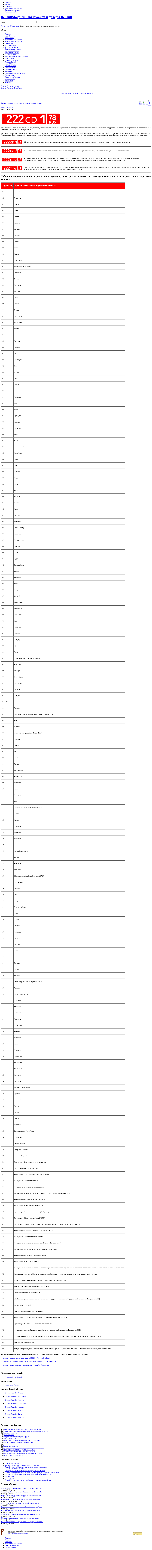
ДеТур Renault (10, 1478)
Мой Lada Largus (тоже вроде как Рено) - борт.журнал (23, 1429)
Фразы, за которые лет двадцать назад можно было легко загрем (25, 1431)
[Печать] (145, 104)
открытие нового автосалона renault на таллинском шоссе (23, 1448)
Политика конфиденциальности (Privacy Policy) (18, 1533)
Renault (3, 26)
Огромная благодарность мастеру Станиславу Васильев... (21, 1496)
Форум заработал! (9, 1438)
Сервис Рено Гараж (12, 1463)
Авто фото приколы (10, 1433)
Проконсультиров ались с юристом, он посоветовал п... (20, 1518)
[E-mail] (149, 105)
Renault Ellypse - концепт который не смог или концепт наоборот (28, 1480)
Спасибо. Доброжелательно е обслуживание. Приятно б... (21, 1492)
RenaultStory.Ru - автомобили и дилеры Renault (36, 17)
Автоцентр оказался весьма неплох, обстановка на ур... (20, 1503)
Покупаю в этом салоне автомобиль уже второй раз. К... (21, 1514)
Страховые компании (12, 10)
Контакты (8, 6)
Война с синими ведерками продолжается (18, 1442)
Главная (8, 2)
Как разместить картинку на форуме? (16, 1437)
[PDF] (140, 104)
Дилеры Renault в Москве (10, 86)
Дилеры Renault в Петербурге (11, 88)
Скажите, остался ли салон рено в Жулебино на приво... (21, 1499)
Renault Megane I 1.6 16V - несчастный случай (20, 1451)
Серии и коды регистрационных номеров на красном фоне (22, 103)
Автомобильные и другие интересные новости (76, 93)
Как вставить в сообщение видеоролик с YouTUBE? (21, 1440)
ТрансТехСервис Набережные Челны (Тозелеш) (22, 1465)
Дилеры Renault (10, 12)
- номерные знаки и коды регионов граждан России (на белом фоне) (25, 1365)
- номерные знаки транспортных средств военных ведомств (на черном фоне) (28, 1361)
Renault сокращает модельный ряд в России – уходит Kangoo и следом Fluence (32, 1473)
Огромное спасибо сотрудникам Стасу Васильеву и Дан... (21, 1507)
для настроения (8, 1435)
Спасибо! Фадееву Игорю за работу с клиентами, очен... (21, 1510)
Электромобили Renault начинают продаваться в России (25, 1471)
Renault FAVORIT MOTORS (15, 1469)
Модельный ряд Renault (13, 8)
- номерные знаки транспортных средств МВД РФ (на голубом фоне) (25, 1358)
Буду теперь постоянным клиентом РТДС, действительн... (21, 1488)
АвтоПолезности (13, 26)
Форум (7, 4)
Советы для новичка (10, 1446)
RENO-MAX (9, 1476)
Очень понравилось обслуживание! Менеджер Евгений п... (22, 1522)
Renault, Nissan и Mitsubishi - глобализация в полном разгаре (26, 1467)
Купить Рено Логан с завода (13, 1455)
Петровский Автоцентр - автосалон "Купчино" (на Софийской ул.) (28, 1474)
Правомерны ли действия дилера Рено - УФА (19, 1450)
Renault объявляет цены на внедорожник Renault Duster (22, 1453)
